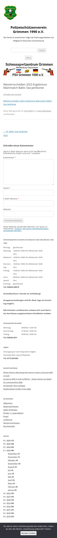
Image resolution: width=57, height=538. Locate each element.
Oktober (11, 460)
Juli (9, 470)
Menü (28, 58)
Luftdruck (7, 419)
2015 (8, 516)
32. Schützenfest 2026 (12, 382)
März (10, 483)
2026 (8, 440)
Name (7, 188)
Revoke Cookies (28, 533)
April (10, 480)
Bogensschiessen (11, 406)
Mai (9, 477)
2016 (8, 513)
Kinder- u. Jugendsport (13, 413)
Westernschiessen (11, 423)
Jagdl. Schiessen (10, 410)
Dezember (12, 453)
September (13, 463)
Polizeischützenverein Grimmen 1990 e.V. (29, 29)
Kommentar (9, 157)
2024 (8, 447)
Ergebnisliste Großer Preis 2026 (17, 389)
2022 (8, 493)
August (11, 467)
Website (7, 209)
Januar (11, 490)
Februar (11, 486)
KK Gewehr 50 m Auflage (14, 385)
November (12, 457)
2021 (8, 496)
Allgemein (7, 403)
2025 (8, 444)
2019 (8, 503)
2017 (8, 510)
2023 (8, 450)
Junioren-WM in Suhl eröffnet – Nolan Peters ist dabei (27, 379)
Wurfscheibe (9, 426)
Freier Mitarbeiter (44, 111)
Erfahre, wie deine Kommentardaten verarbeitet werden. (26, 229)
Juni (9, 473)
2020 (8, 500)
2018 (8, 506)
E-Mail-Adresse (11, 198)
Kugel (5, 416)
